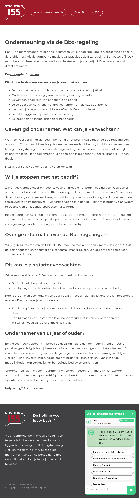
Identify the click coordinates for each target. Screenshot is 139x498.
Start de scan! (63, 166)
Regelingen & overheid (105, 478)
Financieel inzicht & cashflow (108, 452)
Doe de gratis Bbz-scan (22, 74)
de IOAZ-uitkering (89, 219)
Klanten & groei (101, 465)
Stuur (131, 490)
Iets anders (99, 484)
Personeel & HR (101, 471)
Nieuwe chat (127, 420)
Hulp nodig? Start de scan (24, 388)
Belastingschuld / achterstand (109, 458)
